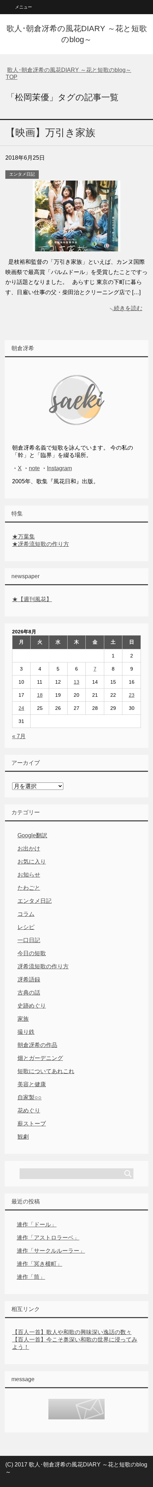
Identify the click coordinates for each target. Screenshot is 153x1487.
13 (76, 682)
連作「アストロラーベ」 (48, 1238)
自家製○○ (29, 1097)
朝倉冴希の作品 (37, 1045)
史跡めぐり (31, 1006)
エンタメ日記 (22, 174)
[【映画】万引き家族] (76, 246)
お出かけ (28, 848)
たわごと (28, 888)
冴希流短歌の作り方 (43, 966)
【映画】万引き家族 (50, 132)
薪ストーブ (31, 1124)
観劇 (23, 1137)
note (34, 468)
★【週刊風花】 (32, 599)
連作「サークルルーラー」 (51, 1251)
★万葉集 (23, 537)
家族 (23, 1019)
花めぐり (28, 1110)
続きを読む (128, 308)
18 (40, 695)
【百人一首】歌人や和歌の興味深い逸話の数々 (72, 1332)
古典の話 (28, 993)
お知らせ (28, 875)
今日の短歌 (31, 953)
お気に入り (31, 862)
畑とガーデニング (40, 1058)
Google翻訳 (32, 835)
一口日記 (28, 940)
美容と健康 (31, 1084)
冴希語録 (28, 979)
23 (131, 695)
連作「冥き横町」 (39, 1264)
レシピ (26, 927)
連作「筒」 (31, 1277)
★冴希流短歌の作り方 (40, 544)
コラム (26, 914)
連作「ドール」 (37, 1224)
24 (21, 708)
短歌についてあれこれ (45, 1071)
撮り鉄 (26, 1032)
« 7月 (19, 736)
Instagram (59, 468)
